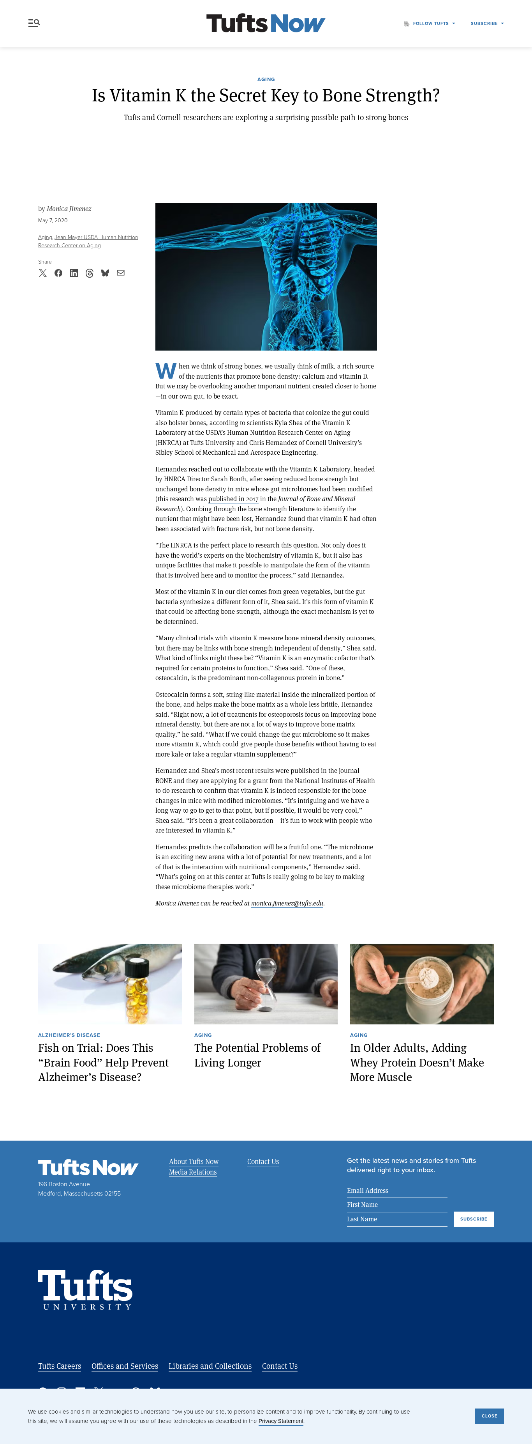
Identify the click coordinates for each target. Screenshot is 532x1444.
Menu (36, 23)
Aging (266, 80)
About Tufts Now (193, 1161)
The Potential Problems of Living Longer (257, 1055)
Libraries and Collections (210, 1366)
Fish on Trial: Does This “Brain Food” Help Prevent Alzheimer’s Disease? (103, 1062)
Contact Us (263, 1161)
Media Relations (193, 1171)
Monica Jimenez (69, 208)
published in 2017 (233, 498)
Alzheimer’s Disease (69, 1036)
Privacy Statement (281, 1421)
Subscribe (484, 23)
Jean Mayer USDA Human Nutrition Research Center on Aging (88, 241)
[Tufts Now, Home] (266, 23)
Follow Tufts (431, 23)
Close (489, 1416)
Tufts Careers (59, 1366)
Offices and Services (125, 1366)
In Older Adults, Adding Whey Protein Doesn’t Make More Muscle (417, 1062)
